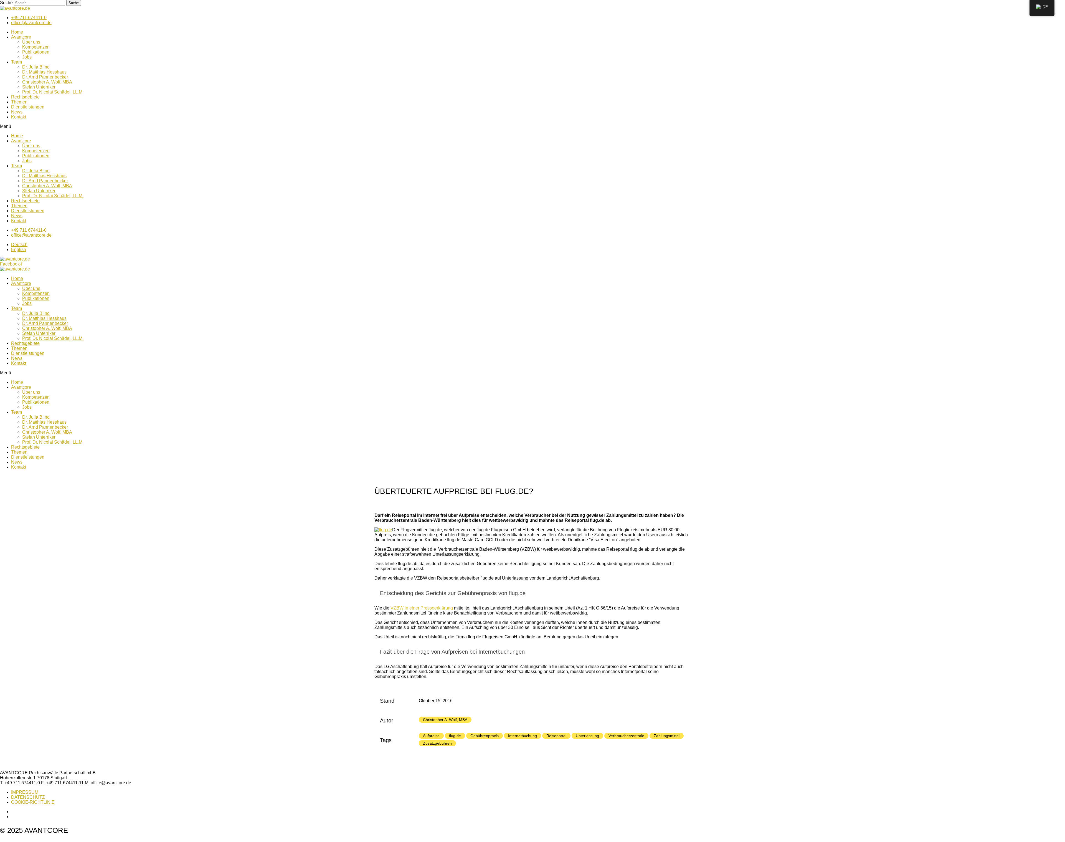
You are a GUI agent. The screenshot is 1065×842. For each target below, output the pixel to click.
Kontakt (18, 117)
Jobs (27, 57)
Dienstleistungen (27, 107)
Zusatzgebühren (437, 743)
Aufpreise (431, 736)
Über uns (31, 42)
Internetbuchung (522, 736)
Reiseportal (556, 736)
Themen (19, 102)
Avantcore (21, 37)
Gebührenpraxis (484, 736)
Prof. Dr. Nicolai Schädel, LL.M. (52, 92)
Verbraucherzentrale (626, 736)
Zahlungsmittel (666, 736)
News (16, 112)
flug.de (455, 736)
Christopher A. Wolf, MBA (47, 82)
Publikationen (35, 52)
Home (17, 32)
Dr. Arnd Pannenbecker (45, 77)
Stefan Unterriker (38, 87)
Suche (6, 2)
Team (16, 62)
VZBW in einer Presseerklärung (422, 608)
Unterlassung (587, 736)
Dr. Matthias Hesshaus (44, 72)
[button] (532, 126)
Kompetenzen (36, 47)
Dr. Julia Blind (36, 67)
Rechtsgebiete (25, 97)
